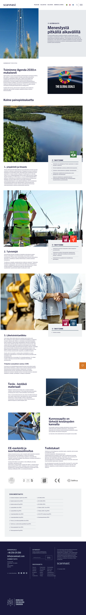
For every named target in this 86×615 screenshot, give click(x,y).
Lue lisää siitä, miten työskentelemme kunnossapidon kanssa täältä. (63, 433)
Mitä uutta (49, 570)
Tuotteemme (35, 575)
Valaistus (43, 4)
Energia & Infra (58, 4)
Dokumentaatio (50, 574)
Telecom (36, 4)
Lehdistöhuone (50, 572)
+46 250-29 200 (14, 552)
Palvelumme (42, 567)
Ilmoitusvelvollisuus (51, 575)
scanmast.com (6, 63)
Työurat (41, 574)
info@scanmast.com (16, 555)
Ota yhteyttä (42, 569)
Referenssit (49, 569)
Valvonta (50, 4)
